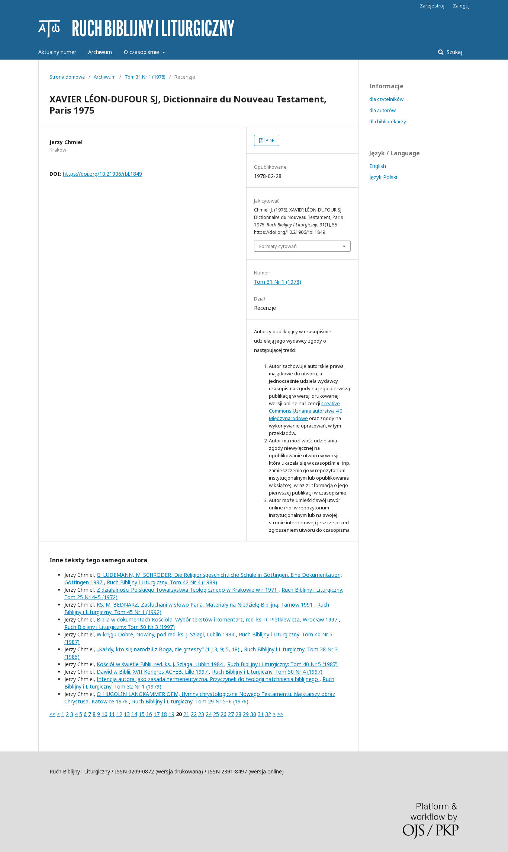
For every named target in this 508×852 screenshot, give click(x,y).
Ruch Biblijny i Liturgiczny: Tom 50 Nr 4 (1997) (267, 671)
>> (280, 714)
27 (231, 714)
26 (223, 714)
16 (149, 714)
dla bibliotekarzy (387, 121)
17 (157, 714)
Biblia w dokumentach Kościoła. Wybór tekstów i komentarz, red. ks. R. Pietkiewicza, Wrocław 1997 (218, 619)
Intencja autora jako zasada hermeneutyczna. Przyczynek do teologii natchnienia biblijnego (208, 679)
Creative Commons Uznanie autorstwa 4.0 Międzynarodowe (305, 411)
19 (171, 714)
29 (246, 714)
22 (194, 714)
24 (209, 714)
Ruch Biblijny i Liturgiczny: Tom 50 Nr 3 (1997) (119, 626)
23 (201, 714)
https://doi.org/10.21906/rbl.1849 (102, 173)
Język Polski (383, 177)
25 (216, 714)
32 (268, 714)
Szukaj (453, 51)
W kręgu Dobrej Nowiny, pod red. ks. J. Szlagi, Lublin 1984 (166, 634)
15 (142, 714)
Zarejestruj (432, 5)
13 (127, 714)
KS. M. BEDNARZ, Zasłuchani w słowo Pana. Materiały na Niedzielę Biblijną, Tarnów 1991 (205, 604)
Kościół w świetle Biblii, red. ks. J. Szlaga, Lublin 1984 (160, 664)
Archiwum (100, 51)
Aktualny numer (57, 51)
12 (119, 714)
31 (261, 714)
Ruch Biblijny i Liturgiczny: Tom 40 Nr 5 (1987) (282, 664)
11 (112, 714)
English (377, 165)
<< (52, 714)
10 (104, 714)
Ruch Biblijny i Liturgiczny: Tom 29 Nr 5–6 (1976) (190, 701)
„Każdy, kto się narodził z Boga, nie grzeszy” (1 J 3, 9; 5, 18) (169, 649)
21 (186, 714)
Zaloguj (461, 5)
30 (253, 714)
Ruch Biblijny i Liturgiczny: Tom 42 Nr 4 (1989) (162, 582)
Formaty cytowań (278, 246)
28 (238, 714)
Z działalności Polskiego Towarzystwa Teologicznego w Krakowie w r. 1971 (188, 589)
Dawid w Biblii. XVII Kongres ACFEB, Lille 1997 (153, 671)
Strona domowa (67, 76)
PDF (269, 140)
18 (164, 714)
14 (134, 714)
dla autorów (382, 110)
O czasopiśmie (142, 51)
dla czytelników (386, 99)
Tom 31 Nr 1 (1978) (145, 76)
